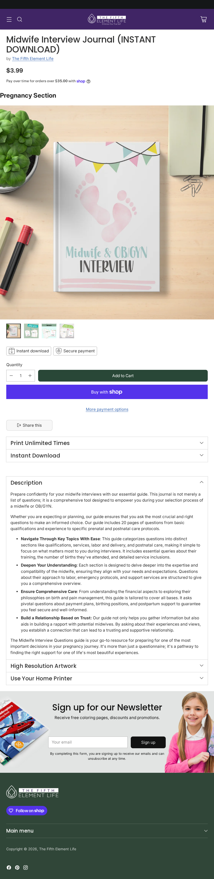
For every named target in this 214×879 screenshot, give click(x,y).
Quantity (14, 364)
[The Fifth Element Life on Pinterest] (17, 868)
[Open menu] (9, 19)
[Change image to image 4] (67, 331)
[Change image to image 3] (49, 331)
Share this (32, 425)
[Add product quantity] (30, 375)
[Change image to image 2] (31, 331)
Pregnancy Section (28, 95)
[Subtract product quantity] (11, 375)
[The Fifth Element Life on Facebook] (9, 868)
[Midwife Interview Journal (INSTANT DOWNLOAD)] (107, 212)
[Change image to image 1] (13, 331)
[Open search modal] (19, 19)
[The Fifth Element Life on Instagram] (25, 868)
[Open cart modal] (203, 19)
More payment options (107, 409)
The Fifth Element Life (33, 58)
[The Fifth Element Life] (107, 19)
